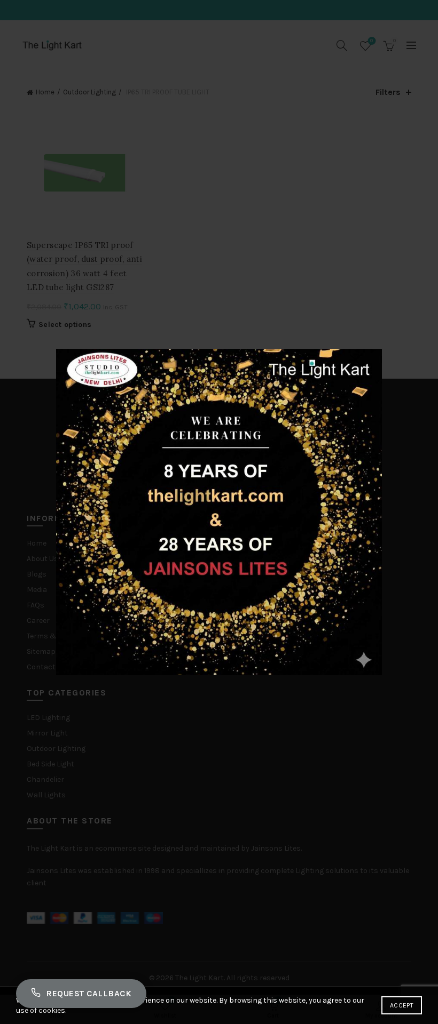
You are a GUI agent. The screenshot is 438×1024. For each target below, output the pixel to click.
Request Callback (88, 993)
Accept (401, 1005)
